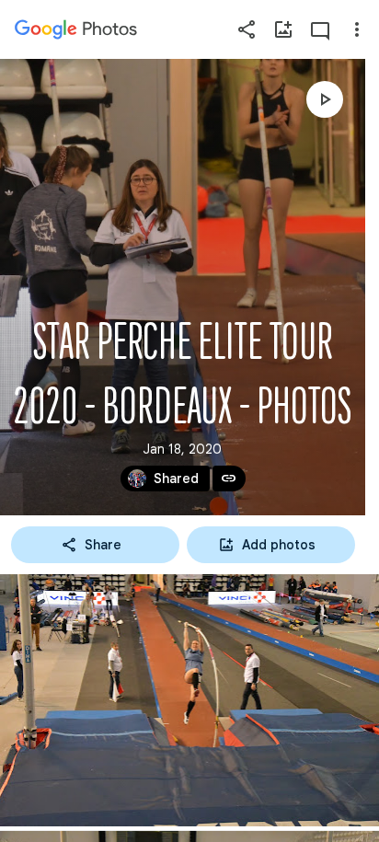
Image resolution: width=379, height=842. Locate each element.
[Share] (246, 29)
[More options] (357, 29)
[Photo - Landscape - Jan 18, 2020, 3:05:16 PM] (189, 700)
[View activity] (320, 29)
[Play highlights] (325, 99)
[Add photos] (283, 29)
